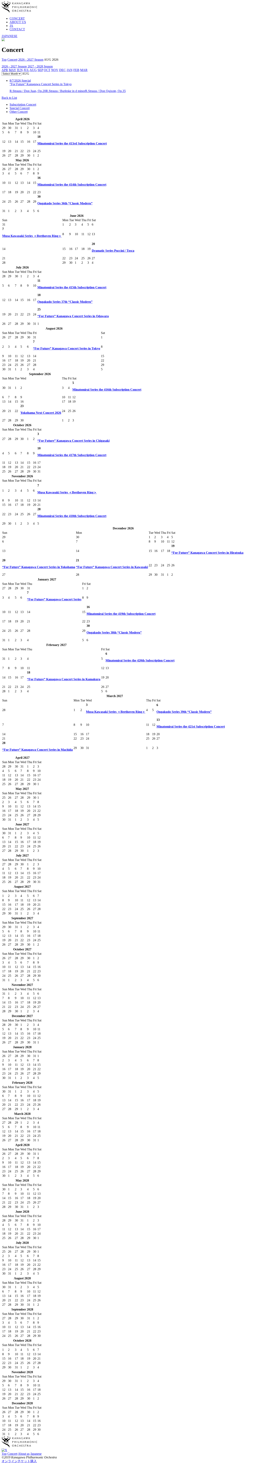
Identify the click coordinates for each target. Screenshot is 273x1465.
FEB (76, 70)
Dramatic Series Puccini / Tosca (113, 250)
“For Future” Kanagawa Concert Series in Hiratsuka (207, 552)
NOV (54, 70)
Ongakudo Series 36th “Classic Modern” (65, 203)
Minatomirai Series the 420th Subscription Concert (140, 660)
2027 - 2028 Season (40, 66)
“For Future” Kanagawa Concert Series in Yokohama (38, 567)
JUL (26, 70)
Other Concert (19, 111)
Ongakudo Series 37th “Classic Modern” (65, 301)
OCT (47, 70)
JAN (70, 70)
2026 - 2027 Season (30, 59)
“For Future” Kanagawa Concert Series (54, 599)
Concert (12, 59)
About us (24, 1453)
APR (5, 70)
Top (4, 59)
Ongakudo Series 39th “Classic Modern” (184, 711)
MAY (12, 70)
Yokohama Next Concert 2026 (40, 412)
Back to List (9, 97)
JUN (20, 70)
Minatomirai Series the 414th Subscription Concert (71, 184)
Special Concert (20, 108)
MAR (84, 70)
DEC (62, 70)
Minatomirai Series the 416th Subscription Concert (106, 389)
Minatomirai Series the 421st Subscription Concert (190, 726)
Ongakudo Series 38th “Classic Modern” (114, 632)
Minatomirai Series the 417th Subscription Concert (71, 455)
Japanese (36, 1453)
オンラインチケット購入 (19, 1461)
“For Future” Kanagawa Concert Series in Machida (37, 749)
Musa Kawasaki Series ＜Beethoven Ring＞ (32, 236)
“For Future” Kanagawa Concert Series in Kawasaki (112, 567)
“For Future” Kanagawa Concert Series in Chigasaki (73, 440)
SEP (40, 70)
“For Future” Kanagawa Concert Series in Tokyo (66, 348)
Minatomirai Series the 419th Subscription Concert (121, 613)
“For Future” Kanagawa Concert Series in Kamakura (63, 679)
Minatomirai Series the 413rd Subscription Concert (72, 143)
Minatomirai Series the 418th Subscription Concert (71, 516)
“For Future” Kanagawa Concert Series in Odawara (73, 316)
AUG (33, 70)
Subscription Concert (23, 104)
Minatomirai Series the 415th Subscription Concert (71, 287)
